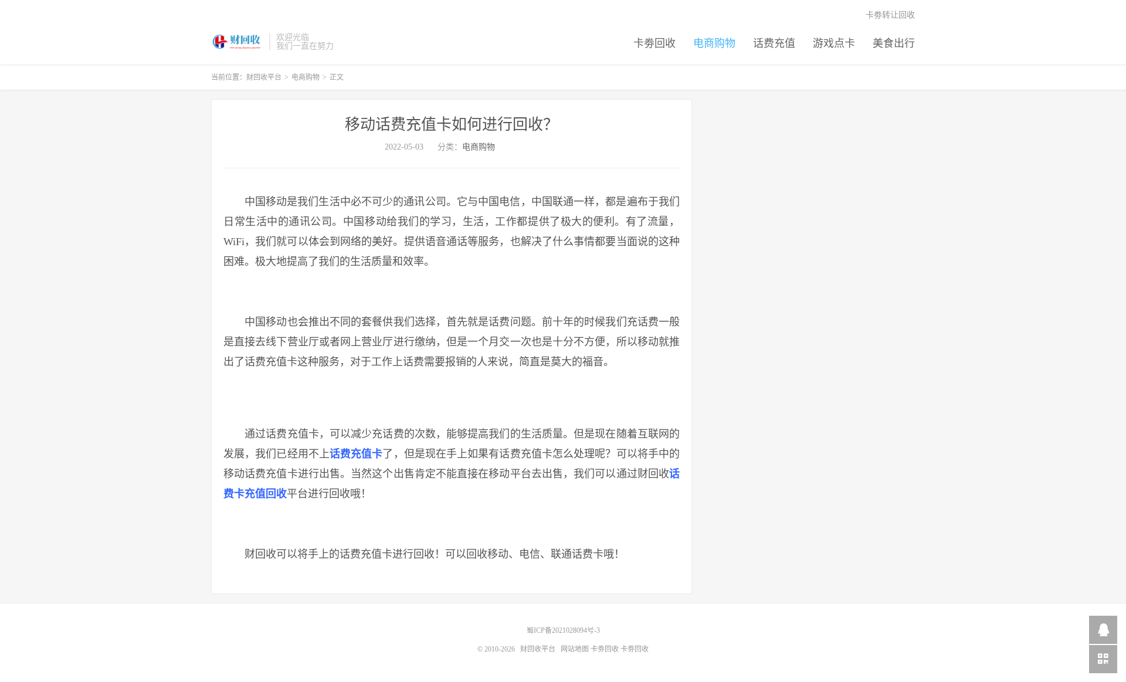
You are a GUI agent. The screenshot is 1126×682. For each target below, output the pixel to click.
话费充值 (774, 43)
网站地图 (575, 649)
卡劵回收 (654, 43)
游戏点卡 (834, 43)
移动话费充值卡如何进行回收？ (451, 124)
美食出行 (894, 43)
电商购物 (714, 43)
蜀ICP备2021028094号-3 (563, 630)
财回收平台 (237, 41)
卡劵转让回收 (890, 15)
